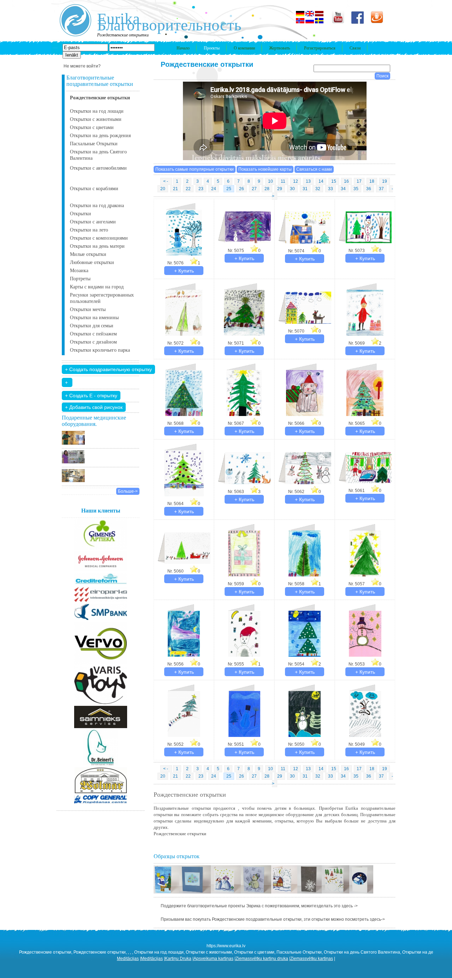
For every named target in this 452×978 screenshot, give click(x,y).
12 (295, 181)
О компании (244, 48)
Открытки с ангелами (93, 221)
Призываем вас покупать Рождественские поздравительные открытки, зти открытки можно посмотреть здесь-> (273, 919)
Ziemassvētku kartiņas (311, 958)
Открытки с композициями (99, 238)
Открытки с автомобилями (98, 168)
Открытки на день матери (97, 246)
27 (254, 188)
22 (188, 188)
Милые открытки (88, 254)
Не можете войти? (82, 66)
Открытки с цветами (92, 127)
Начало (183, 48)
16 (346, 181)
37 (381, 188)
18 (371, 181)
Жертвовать (279, 48)
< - (166, 181)
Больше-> (128, 491)
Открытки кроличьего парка (100, 350)
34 (343, 188)
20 (162, 188)
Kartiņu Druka (178, 958)
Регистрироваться (319, 48)
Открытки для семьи (91, 325)
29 (279, 188)
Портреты (80, 278)
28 (266, 188)
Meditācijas (128, 958)
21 (175, 188)
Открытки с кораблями (94, 188)
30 (292, 188)
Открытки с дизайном (93, 342)
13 (308, 181)
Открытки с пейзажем (93, 333)
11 (283, 181)
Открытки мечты (88, 309)
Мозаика (79, 270)
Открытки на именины (94, 317)
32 (317, 188)
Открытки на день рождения (100, 135)
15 (333, 181)
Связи (355, 48)
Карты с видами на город (97, 286)
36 (368, 188)
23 (200, 188)
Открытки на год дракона (97, 205)
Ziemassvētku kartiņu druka (262, 958)
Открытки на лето (89, 230)
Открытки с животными (95, 119)
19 (384, 181)
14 (321, 181)
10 (270, 181)
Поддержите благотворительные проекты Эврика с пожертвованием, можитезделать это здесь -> (259, 905)
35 (355, 188)
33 (330, 188)
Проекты (212, 48)
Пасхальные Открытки (94, 143)
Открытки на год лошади (97, 111)
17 (359, 181)
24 (213, 188)
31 (305, 188)
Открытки (80, 213)
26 (241, 188)
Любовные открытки (92, 262)
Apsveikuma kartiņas (213, 958)
